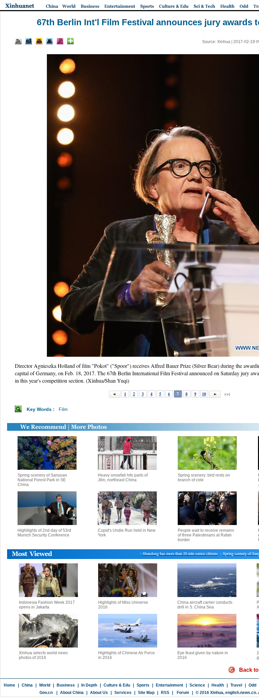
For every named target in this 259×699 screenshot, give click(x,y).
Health (217, 685)
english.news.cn (240, 692)
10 (204, 394)
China (27, 685)
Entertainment (169, 685)
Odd (252, 685)
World (44, 685)
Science (197, 685)
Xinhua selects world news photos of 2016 (43, 655)
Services (123, 692)
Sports (143, 685)
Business (66, 685)
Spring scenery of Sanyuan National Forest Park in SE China (42, 480)
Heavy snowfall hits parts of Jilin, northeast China (123, 477)
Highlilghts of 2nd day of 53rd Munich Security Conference (44, 532)
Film (63, 409)
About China (72, 692)
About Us (99, 692)
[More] (70, 41)
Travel (236, 685)
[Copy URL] (49, 41)
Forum (182, 692)
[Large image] (60, 41)
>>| (226, 393)
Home (9, 685)
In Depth (89, 685)
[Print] (39, 41)
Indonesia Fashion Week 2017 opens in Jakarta (47, 604)
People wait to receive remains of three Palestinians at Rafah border (206, 535)
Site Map (146, 692)
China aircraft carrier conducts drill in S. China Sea (204, 604)
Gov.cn (46, 692)
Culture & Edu (117, 685)
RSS (165, 692)
